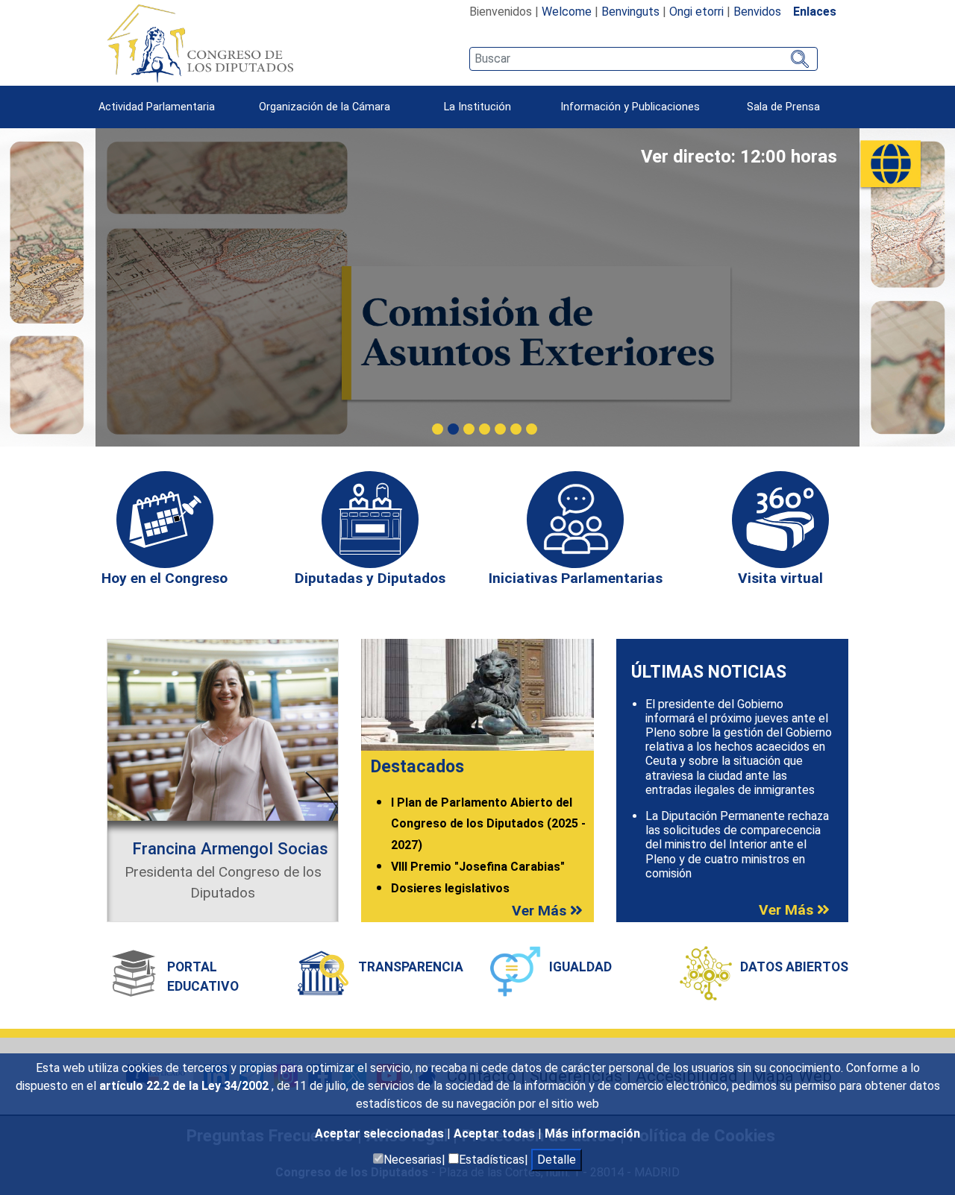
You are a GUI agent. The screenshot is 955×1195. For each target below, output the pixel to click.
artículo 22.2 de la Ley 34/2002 (185, 1086)
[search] (643, 59)
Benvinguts (630, 11)
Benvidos (757, 11)
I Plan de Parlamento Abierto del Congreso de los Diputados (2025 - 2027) (488, 824)
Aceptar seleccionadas (381, 1133)
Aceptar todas (496, 1133)
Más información (592, 1133)
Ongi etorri (696, 11)
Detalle (556, 1160)
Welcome (567, 11)
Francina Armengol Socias (230, 848)
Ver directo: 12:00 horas (739, 156)
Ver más (541, 910)
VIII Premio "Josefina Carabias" (478, 867)
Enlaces (814, 11)
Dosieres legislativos (450, 888)
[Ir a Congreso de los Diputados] (200, 43)
